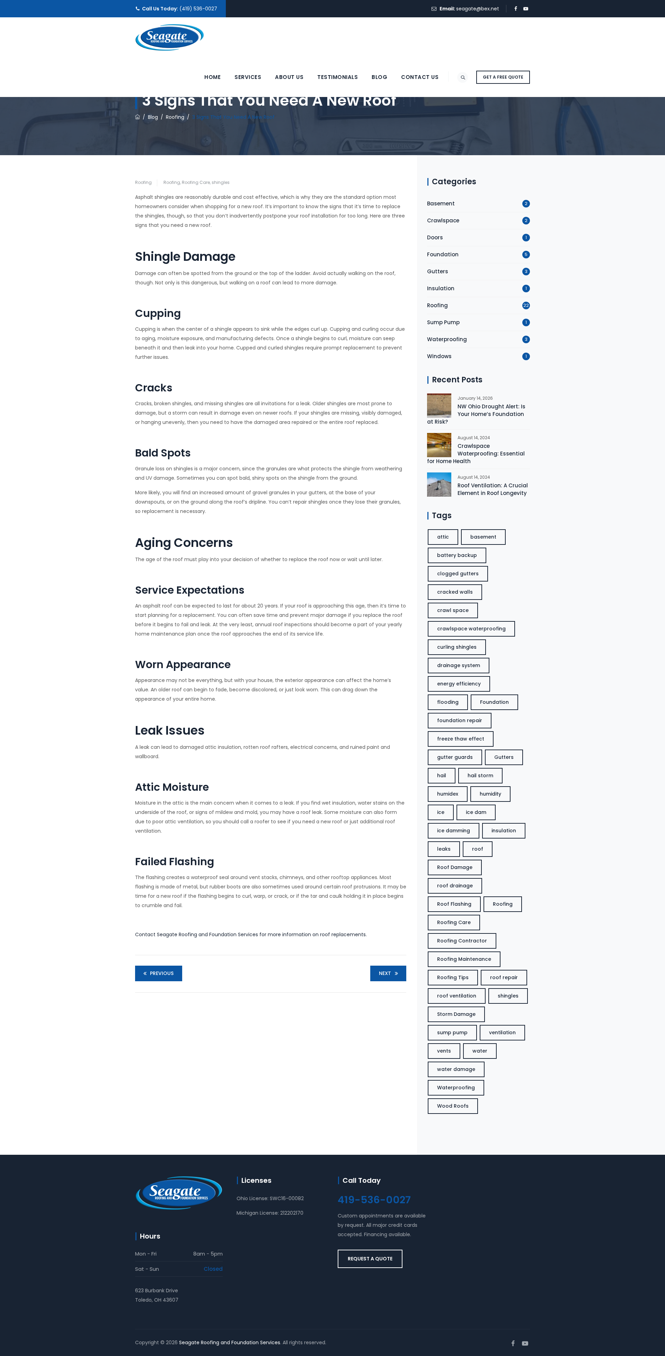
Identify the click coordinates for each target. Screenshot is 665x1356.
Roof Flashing (454, 904)
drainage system (458, 665)
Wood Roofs (453, 1105)
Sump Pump (443, 322)
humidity (490, 793)
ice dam (476, 812)
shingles (221, 182)
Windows (439, 356)
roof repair (504, 977)
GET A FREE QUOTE (503, 77)
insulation (503, 830)
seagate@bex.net (477, 8)
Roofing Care (196, 182)
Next (385, 973)
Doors (435, 237)
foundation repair (459, 720)
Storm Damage (456, 1014)
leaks (444, 848)
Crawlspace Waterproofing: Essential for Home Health (476, 453)
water (479, 1050)
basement (483, 536)
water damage (456, 1069)
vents (444, 1050)
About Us (289, 77)
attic (443, 536)
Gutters (437, 271)
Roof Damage (454, 867)
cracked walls (455, 591)
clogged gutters (458, 573)
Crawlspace (443, 220)
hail (441, 775)
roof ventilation (456, 995)
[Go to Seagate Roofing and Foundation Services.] (137, 117)
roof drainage (455, 885)
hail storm (480, 775)
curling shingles (457, 647)
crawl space (453, 610)
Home (212, 77)
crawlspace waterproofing (471, 628)
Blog (379, 77)
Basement (441, 203)
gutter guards (455, 757)
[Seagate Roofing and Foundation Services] (169, 37)
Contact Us (419, 77)
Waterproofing (447, 339)
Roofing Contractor (462, 940)
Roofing (143, 182)
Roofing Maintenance (464, 959)
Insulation (440, 288)
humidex (447, 793)
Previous (162, 973)
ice (440, 812)
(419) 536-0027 (198, 8)
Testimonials (337, 77)
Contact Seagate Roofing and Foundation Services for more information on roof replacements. (251, 934)
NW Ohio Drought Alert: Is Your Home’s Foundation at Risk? (476, 414)
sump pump (452, 1032)
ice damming (453, 830)
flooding (448, 702)
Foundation (443, 254)
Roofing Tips (453, 977)
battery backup (457, 555)
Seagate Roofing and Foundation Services (229, 1342)
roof (477, 848)
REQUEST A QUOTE (370, 1258)
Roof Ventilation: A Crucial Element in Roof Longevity (493, 489)
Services (247, 77)
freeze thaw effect (460, 738)
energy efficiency (459, 683)
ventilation (502, 1032)
